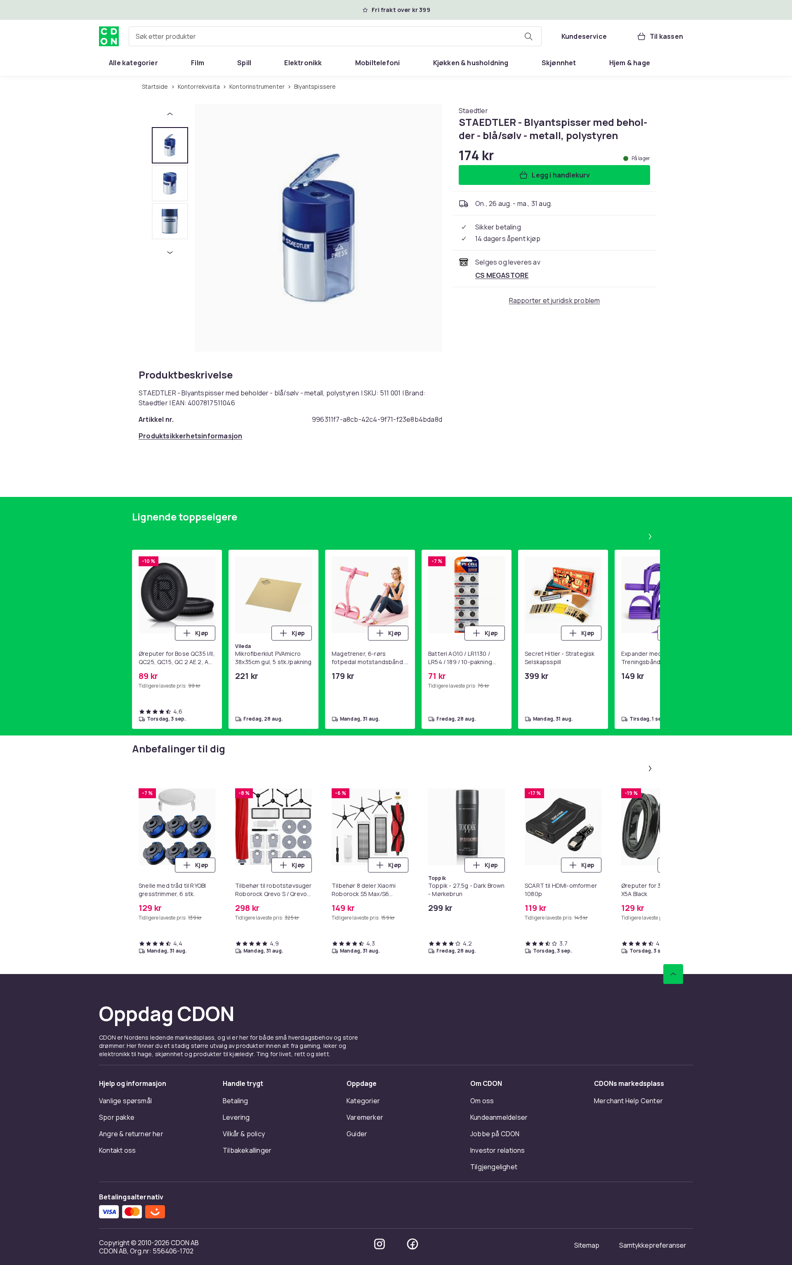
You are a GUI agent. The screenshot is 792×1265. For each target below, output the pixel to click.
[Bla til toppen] (673, 974)
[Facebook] (412, 1244)
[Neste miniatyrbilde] (170, 252)
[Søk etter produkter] (528, 36)
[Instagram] (379, 1244)
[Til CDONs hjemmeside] (109, 36)
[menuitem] (133, 63)
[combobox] (335, 36)
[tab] (170, 145)
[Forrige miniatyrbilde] (170, 114)
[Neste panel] (650, 536)
